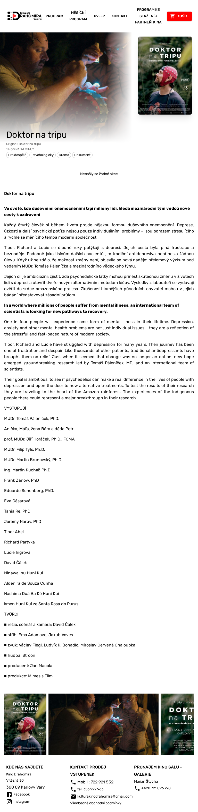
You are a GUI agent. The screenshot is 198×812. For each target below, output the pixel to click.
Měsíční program (78, 16)
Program (54, 16)
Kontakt (120, 16)
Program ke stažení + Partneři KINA (148, 15)
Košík (182, 16)
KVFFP (99, 16)
